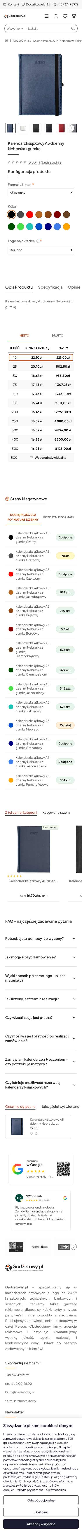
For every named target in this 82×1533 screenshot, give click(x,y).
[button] (71, 128)
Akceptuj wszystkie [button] (41, 1524)
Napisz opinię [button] (51, 162)
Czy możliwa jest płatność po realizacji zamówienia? (37, 1038)
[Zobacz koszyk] (74, 16)
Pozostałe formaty (58, 517)
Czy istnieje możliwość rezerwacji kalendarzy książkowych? (33, 1084)
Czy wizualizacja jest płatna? (29, 1017)
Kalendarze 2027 (44, 40)
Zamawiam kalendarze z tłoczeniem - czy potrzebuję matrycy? (36, 1061)
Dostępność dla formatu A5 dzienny (23, 517)
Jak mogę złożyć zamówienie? (30, 957)
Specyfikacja (50, 286)
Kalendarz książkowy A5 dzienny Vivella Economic (34, 881)
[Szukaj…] (73, 28)
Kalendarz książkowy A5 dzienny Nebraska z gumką (47, 1121)
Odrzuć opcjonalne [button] (41, 1500)
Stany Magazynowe (28, 498)
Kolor (12, 206)
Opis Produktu (19, 286)
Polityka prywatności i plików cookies (41, 1490)
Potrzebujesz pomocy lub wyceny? (34, 938)
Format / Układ (19, 184)
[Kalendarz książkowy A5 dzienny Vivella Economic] (33, 849)
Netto (24, 335)
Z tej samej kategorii (21, 812)
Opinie (74, 286)
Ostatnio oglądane (20, 1106)
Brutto (57, 335)
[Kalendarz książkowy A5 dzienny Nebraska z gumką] (17, 1126)
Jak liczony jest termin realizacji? (32, 999)
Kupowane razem (56, 812)
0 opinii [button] (34, 162)
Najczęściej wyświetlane (60, 1106)
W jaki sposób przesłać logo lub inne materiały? (35, 978)
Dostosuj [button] (41, 1512)
